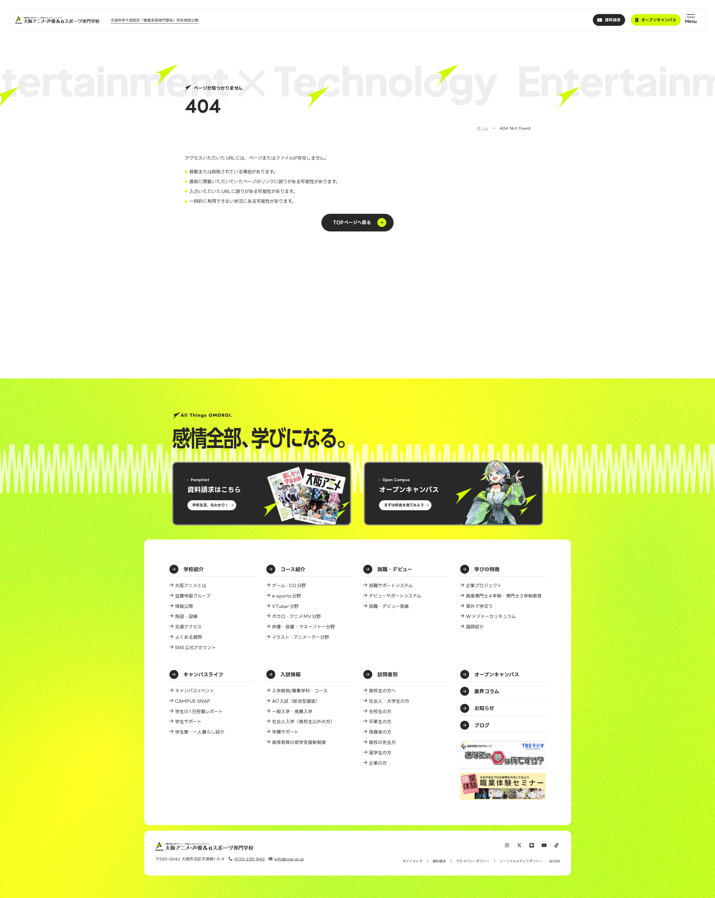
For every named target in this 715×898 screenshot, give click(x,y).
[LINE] (531, 846)
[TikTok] (556, 846)
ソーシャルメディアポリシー (521, 861)
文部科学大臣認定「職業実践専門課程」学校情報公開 (154, 20)
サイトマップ (412, 861)
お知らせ (484, 708)
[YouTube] (544, 846)
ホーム (482, 128)
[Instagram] (507, 846)
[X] (519, 846)
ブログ (481, 725)
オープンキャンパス (496, 674)
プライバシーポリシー (472, 861)
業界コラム (486, 691)
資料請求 (439, 861)
